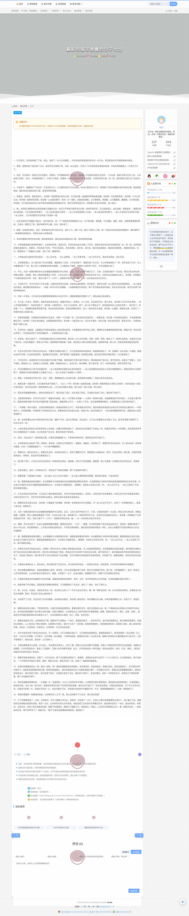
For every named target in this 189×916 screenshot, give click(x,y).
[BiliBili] (165, 175)
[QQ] (149, 175)
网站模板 (33, 10)
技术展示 (44, 10)
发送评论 (134, 891)
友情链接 (62, 4)
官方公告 (66, 10)
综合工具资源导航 (154, 156)
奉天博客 (60, 799)
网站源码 (15, 10)
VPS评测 (24, 10)
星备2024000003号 (123, 912)
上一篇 (15, 835)
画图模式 (125, 852)
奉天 (161, 127)
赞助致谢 (33, 4)
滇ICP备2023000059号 (101, 912)
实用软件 (55, 10)
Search (173, 4)
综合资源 (77, 10)
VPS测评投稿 (152, 167)
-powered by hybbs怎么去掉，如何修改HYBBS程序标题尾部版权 (159, 164)
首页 (21, 4)
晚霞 (28, 754)
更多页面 (76, 4)
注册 (175, 11)
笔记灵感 (88, 10)
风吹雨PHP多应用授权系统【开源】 (159, 160)
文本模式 (136, 852)
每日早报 (48, 4)
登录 (170, 11)
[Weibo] (173, 175)
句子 (18, 754)
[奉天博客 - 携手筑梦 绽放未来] (13, 4)
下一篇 (139, 835)
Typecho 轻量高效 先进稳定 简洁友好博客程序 (159, 152)
